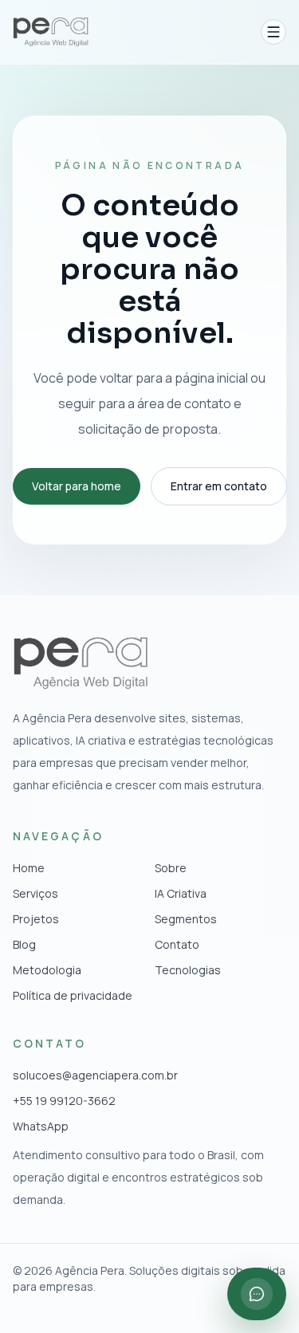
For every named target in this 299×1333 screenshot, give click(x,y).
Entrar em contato (219, 485)
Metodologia (47, 969)
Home (29, 867)
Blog (24, 944)
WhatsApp (41, 1126)
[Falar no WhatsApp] (256, 1294)
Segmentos (186, 918)
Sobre (171, 867)
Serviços (35, 893)
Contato (177, 944)
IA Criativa (181, 893)
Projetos (36, 918)
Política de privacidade (72, 995)
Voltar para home (76, 485)
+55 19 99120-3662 (64, 1100)
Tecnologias (188, 969)
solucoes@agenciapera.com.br (95, 1075)
